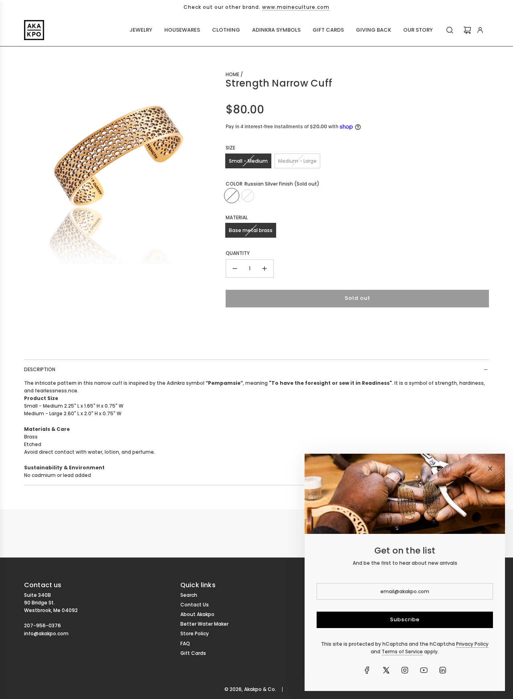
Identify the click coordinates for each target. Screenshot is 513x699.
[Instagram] (405, 670)
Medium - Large (297, 161)
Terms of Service (402, 651)
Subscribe (405, 619)
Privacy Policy (472, 643)
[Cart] (467, 30)
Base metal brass (251, 230)
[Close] (490, 468)
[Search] (449, 30)
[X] (386, 670)
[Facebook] (367, 670)
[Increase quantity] (264, 268)
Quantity (238, 253)
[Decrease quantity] (235, 268)
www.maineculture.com (295, 7)
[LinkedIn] (442, 670)
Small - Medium (248, 161)
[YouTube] (423, 670)
